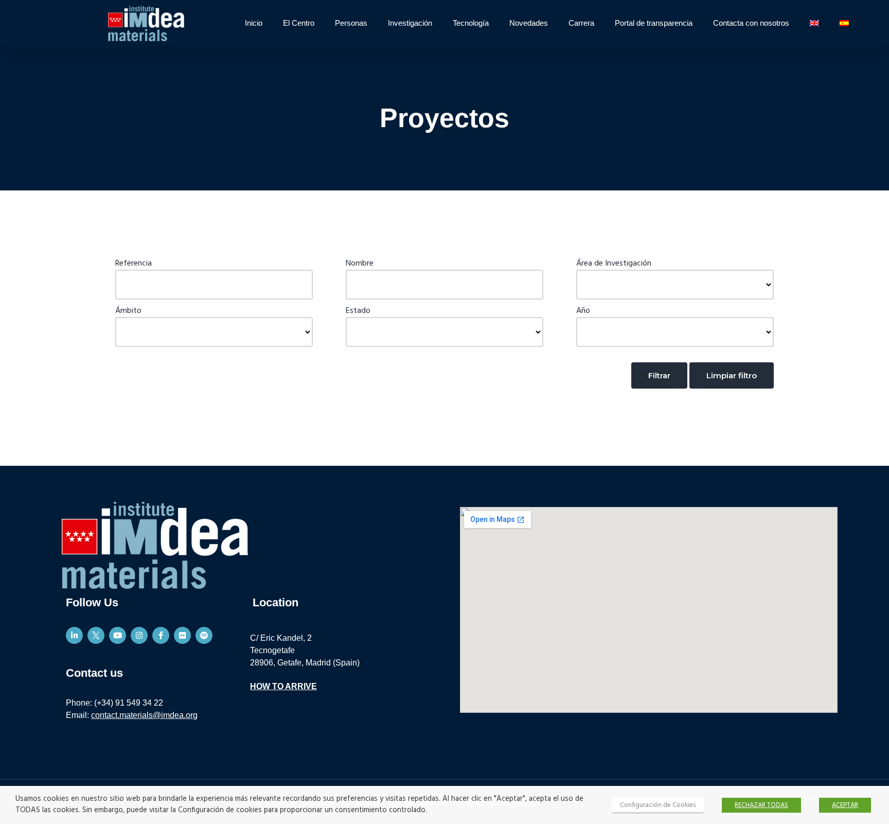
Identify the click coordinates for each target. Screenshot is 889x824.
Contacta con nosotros (751, 23)
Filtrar (659, 375)
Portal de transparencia (653, 23)
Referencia (133, 263)
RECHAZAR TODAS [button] (761, 805)
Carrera (581, 23)
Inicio (253, 23)
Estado (358, 311)
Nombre (360, 263)
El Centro (298, 23)
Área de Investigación (613, 263)
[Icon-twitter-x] (95, 635)
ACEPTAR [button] (845, 805)
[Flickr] (182, 635)
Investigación (410, 23)
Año (583, 311)
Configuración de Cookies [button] (658, 805)
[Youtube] (117, 635)
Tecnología (471, 23)
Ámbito (128, 311)
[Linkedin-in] (74, 635)
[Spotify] (203, 635)
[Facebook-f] (160, 635)
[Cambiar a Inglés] (814, 23)
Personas (351, 23)
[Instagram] (139, 635)
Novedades (528, 23)
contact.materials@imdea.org (144, 715)
